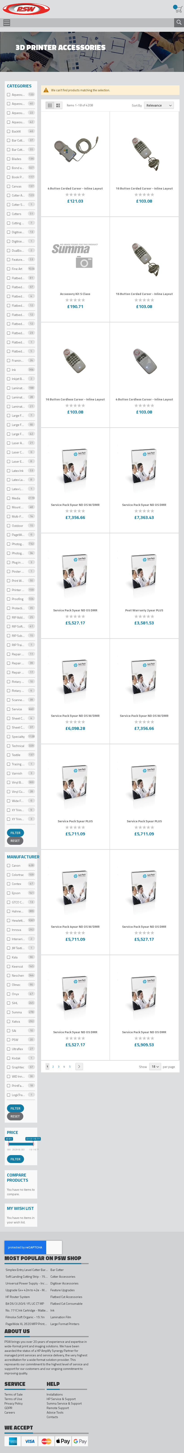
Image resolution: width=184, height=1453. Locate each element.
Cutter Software (18, 204)
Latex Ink (18, 470)
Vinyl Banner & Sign (18, 782)
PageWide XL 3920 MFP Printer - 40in (31, 1323)
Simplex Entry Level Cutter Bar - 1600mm (33, 1269)
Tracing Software (18, 764)
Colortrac (18, 874)
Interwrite (18, 939)
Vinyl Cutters (18, 791)
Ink (14, 369)
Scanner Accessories (18, 699)
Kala (15, 957)
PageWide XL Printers (18, 534)
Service (17, 709)
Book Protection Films (18, 177)
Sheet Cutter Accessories (18, 727)
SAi (14, 1030)
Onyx (15, 994)
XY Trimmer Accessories (18, 810)
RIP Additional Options (18, 617)
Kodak (16, 1058)
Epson (16, 893)
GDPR (8, 1408)
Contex (16, 884)
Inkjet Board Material (18, 379)
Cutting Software (18, 223)
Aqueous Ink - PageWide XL (18, 112)
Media (16, 498)
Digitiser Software (18, 241)
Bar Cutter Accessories (18, 149)
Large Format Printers (18, 424)
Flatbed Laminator (18, 314)
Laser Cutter (18, 452)
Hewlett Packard (18, 920)
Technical (18, 745)
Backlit (16, 131)
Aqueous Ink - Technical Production (18, 122)
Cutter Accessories (18, 195)
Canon (16, 865)
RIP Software (18, 626)
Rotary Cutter (18, 681)
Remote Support (58, 1408)
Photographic (18, 544)
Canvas (17, 186)
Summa (17, 1012)
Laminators (18, 406)
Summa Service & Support (64, 1403)
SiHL (15, 1003)
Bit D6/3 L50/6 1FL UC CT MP (25, 1303)
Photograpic (18, 553)
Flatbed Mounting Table (18, 324)
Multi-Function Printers (18, 516)
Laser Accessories (18, 443)
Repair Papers (18, 654)
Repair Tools (18, 672)
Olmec (16, 984)
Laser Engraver (18, 461)
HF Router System (18, 1296)
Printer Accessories (18, 589)
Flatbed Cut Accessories (18, 278)
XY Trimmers (18, 819)
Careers (9, 1412)
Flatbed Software (18, 351)
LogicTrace (18, 1094)
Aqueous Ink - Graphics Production (18, 103)
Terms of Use (13, 1399)
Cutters (16, 213)
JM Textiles (18, 948)
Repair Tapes (18, 663)
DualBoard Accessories (18, 250)
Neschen (18, 975)
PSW (15, 1039)
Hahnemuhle (18, 911)
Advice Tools (55, 1412)
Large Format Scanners (18, 434)
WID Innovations (18, 1076)
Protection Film (18, 608)
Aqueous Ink (18, 94)
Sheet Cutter (18, 718)
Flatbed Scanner (18, 342)
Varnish (17, 773)
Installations (55, 1394)
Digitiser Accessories (18, 232)
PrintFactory (18, 1085)
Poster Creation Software (18, 571)
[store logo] (25, 9)
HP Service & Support (61, 1399)
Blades (16, 158)
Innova (16, 929)
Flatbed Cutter (18, 305)
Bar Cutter (18, 140)
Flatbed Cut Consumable (18, 287)
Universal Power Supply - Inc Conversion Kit (35, 1283)
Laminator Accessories (18, 397)
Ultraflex (17, 1048)
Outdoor (17, 525)
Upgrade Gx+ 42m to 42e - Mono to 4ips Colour (37, 1290)
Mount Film (18, 507)
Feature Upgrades (18, 259)
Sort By (137, 105)
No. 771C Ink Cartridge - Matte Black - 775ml (35, 1310)
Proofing (17, 599)
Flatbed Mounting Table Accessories (18, 333)
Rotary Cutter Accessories (18, 690)
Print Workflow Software (18, 580)
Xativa (16, 1021)
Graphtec (18, 1067)
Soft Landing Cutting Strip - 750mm (29, 1276)
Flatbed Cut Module (18, 296)
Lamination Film (18, 388)
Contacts (52, 1417)
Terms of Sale (13, 1394)
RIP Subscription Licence (18, 635)
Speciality (18, 736)
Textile (16, 755)
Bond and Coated (18, 168)
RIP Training (18, 644)
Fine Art (17, 268)
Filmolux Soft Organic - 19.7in (25, 1317)
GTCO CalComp (18, 902)
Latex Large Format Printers (18, 479)
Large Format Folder (18, 415)
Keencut (17, 966)
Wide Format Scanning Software (18, 800)
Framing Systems (18, 360)
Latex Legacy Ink (18, 489)
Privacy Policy (13, 1403)
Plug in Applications (18, 562)
